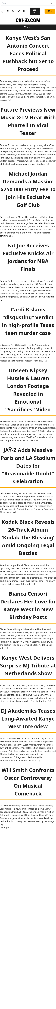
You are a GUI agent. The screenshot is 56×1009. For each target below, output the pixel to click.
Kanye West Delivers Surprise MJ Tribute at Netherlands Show (28, 665)
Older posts (6, 827)
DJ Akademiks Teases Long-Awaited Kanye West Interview (28, 718)
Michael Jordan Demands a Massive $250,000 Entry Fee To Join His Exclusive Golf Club (28, 189)
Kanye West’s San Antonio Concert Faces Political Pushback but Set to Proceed (28, 53)
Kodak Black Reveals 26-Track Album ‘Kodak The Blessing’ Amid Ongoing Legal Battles (28, 537)
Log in (34, 11)
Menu (29, 27)
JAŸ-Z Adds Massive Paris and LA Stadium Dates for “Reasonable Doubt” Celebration (28, 465)
